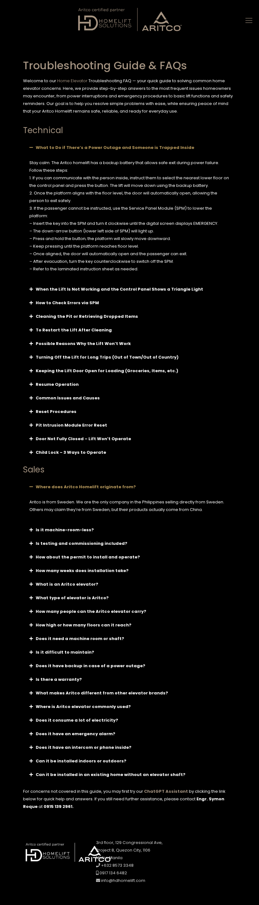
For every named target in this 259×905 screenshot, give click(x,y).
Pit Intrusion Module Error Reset (71, 425)
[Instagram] (184, 845)
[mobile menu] (249, 20)
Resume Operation (57, 384)
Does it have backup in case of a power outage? (90, 666)
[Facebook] (174, 845)
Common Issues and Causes (68, 398)
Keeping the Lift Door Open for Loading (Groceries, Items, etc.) (107, 371)
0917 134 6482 (113, 873)
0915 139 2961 (58, 806)
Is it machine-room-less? (65, 530)
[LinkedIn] (193, 845)
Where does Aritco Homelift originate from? (86, 487)
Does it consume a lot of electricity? (77, 720)
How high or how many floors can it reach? (83, 625)
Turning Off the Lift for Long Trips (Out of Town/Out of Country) (107, 357)
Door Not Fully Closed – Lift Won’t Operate (83, 439)
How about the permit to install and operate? (88, 557)
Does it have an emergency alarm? (75, 734)
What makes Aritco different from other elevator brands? (102, 693)
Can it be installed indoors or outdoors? (81, 761)
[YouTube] (203, 845)
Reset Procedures (56, 412)
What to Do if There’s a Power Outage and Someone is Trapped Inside (115, 148)
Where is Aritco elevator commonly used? (83, 707)
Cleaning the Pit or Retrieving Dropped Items (87, 316)
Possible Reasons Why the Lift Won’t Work (83, 344)
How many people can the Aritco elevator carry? (91, 611)
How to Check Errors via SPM (67, 303)
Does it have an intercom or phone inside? (83, 747)
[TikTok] (213, 845)
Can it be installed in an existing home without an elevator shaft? (110, 775)
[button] (129, 147)
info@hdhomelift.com (123, 880)
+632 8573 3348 (117, 865)
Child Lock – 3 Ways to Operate (71, 452)
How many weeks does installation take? (82, 571)
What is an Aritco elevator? (67, 584)
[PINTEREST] (222, 845)
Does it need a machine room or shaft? (80, 639)
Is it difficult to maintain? (65, 652)
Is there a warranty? (59, 679)
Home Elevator (72, 81)
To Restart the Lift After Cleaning (74, 330)
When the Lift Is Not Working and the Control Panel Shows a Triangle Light (119, 289)
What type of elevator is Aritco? (72, 598)
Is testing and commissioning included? (81, 543)
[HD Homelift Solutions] (129, 20)
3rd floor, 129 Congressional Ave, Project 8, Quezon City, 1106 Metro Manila (129, 850)
